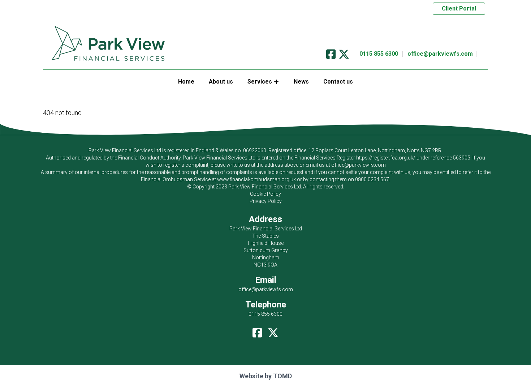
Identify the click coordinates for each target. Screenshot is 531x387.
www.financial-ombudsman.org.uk (256, 179)
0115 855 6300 (378, 53)
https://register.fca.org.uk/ (385, 158)
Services (259, 81)
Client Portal (459, 8)
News (301, 81)
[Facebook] (331, 52)
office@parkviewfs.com (440, 53)
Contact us (338, 81)
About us (221, 81)
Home (186, 81)
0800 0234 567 (372, 179)
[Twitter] (343, 52)
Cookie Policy (265, 194)
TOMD (282, 376)
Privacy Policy (266, 201)
